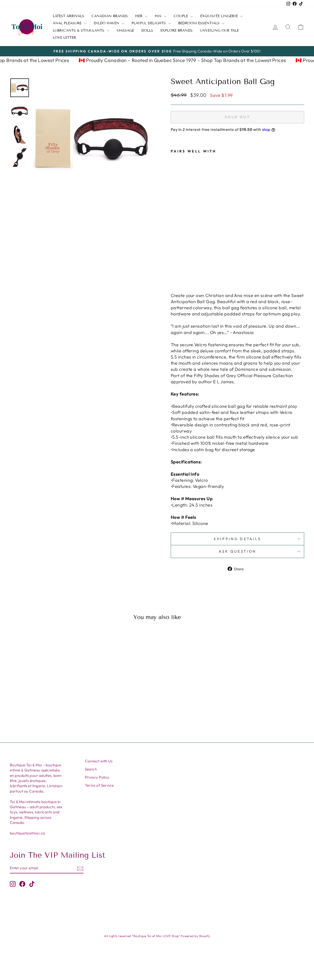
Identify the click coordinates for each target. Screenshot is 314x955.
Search (91, 769)
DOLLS (147, 30)
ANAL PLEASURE (68, 23)
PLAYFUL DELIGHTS (149, 23)
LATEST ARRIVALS (68, 16)
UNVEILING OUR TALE (219, 30)
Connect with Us (99, 761)
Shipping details (237, 539)
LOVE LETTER (64, 38)
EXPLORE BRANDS (176, 30)
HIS (159, 16)
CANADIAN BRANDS (110, 16)
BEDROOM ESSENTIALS (199, 23)
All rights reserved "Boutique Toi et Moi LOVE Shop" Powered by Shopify (157, 936)
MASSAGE (125, 30)
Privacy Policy (97, 777)
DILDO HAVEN (107, 23)
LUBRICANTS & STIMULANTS (79, 30)
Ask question (237, 551)
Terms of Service (99, 785)
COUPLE (181, 16)
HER (139, 16)
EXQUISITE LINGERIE (219, 16)
